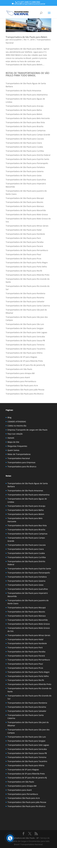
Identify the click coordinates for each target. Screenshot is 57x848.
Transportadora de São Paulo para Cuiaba (24, 147)
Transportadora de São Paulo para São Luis (25, 324)
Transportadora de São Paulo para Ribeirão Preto (27, 275)
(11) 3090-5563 (34, 2)
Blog (9, 417)
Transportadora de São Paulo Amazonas (23, 90)
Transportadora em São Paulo (19, 369)
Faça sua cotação (15, 433)
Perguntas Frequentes (17, 446)
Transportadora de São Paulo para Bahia (24, 110)
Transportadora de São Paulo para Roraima (25, 297)
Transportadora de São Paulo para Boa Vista (25, 122)
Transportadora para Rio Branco (22, 466)
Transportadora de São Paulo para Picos (23, 258)
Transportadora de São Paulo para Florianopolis (27, 163)
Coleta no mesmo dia (17, 425)
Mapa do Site (13, 442)
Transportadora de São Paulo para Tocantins (25, 348)
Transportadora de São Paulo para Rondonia (25, 293)
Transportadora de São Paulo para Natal (23, 230)
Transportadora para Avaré (18, 377)
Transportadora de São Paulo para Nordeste (25, 234)
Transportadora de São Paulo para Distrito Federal (28, 155)
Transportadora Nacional (19, 458)
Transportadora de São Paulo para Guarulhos (26, 179)
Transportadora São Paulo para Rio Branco (24, 393)
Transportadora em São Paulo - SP (23, 838)
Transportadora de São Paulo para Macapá (25, 198)
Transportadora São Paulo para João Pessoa (25, 389)
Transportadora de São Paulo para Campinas (26, 130)
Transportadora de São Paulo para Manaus (25, 206)
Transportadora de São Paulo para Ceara (24, 143)
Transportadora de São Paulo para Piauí (23, 254)
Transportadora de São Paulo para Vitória (24, 353)
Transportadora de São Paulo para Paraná (24, 246)
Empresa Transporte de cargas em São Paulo (27, 430)
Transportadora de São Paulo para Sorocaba (25, 336)
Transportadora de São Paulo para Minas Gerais (27, 225)
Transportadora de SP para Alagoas (21, 357)
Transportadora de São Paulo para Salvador (25, 301)
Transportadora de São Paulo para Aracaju (24, 106)
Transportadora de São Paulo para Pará (23, 238)
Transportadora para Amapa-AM (20, 373)
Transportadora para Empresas (21, 462)
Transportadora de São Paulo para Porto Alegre (27, 262)
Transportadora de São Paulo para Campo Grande (28, 134)
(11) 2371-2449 (22, 2)
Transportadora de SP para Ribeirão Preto (24, 361)
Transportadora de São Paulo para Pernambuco (27, 250)
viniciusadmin (15, 39)
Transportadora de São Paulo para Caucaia (25, 138)
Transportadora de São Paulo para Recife (24, 270)
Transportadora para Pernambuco (21, 381)
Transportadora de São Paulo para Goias (24, 175)
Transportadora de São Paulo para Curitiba (25, 151)
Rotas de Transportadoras (19, 454)
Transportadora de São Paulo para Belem (26, 37)
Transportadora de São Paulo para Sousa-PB (25, 340)
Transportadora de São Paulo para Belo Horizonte (28, 118)
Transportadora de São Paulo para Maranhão (26, 210)
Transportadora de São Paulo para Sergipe (24, 328)
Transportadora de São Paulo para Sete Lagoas (26, 332)
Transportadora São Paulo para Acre (22, 385)
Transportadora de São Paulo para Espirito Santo (27, 159)
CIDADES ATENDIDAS (17, 421)
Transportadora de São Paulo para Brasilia (24, 126)
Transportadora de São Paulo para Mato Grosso (27, 214)
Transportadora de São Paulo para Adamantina (27, 94)
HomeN (11, 438)
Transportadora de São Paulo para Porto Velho (26, 266)
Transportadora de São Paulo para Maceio (24, 202)
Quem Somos (13, 450)
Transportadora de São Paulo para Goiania (24, 171)
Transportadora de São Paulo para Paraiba (24, 242)
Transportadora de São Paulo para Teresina (25, 344)
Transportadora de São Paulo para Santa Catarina (28, 305)
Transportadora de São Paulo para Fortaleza (25, 167)
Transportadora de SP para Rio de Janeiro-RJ (25, 365)
